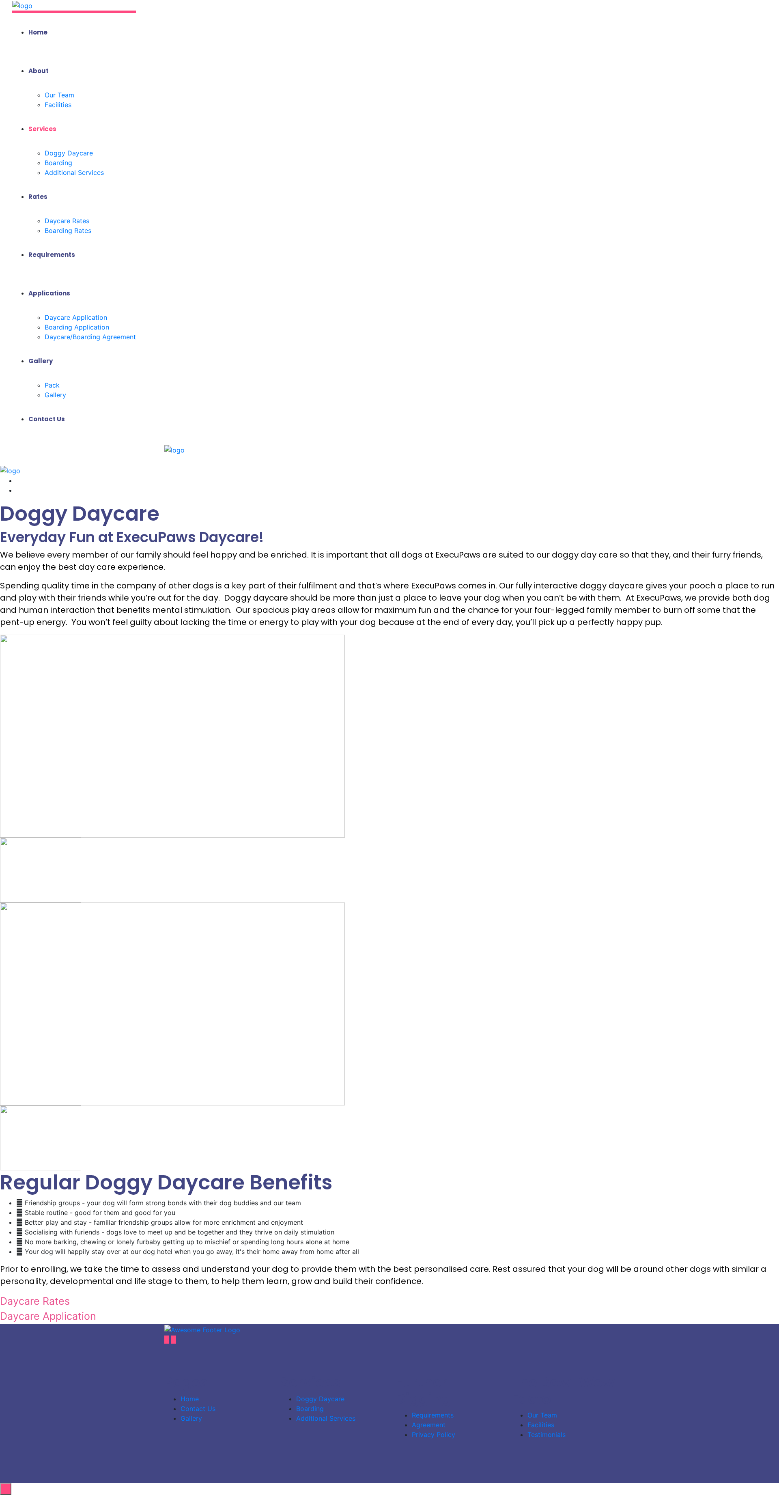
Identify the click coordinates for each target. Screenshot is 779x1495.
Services (42, 129)
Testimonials (546, 1434)
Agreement (428, 1425)
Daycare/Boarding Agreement (90, 337)
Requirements (51, 254)
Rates (37, 196)
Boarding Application (77, 327)
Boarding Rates (68, 230)
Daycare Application (76, 317)
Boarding (58, 163)
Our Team (59, 95)
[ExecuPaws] (22, 5)
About (38, 71)
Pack (52, 385)
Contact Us (46, 419)
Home (37, 32)
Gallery (40, 361)
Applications (49, 293)
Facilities (58, 105)
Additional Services (74, 172)
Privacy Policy (433, 1434)
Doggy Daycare (69, 153)
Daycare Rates (67, 221)
